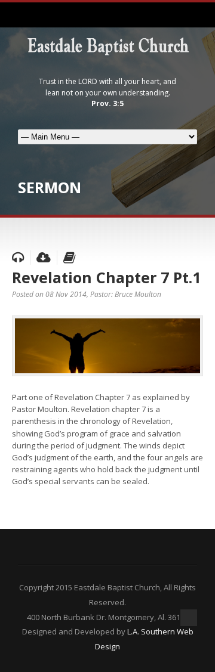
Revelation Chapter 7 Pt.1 (106, 277)
